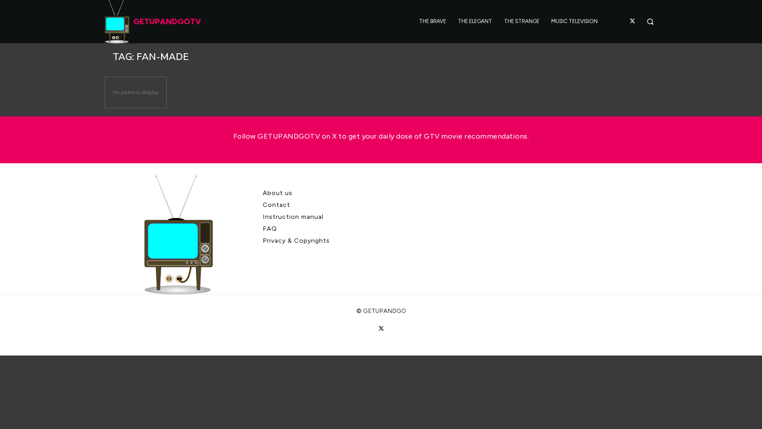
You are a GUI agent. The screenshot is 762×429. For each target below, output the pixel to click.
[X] (632, 21)
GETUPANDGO (384, 311)
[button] (650, 21)
